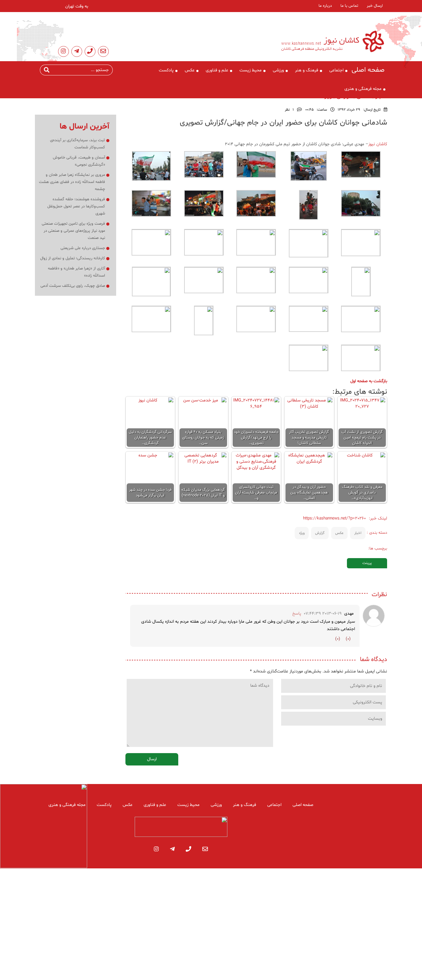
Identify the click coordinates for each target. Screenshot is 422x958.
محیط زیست (250, 70)
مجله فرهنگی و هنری (363, 89)
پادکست (166, 70)
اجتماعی (336, 70)
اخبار (357, 533)
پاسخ (296, 614)
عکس (190, 70)
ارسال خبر (375, 6)
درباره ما (325, 6)
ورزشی (278, 70)
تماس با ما (349, 6)
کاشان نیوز (377, 144)
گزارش (319, 533)
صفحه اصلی (368, 70)
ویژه (302, 533)
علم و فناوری (217, 70)
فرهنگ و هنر (306, 70)
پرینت (367, 563)
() (348, 639)
